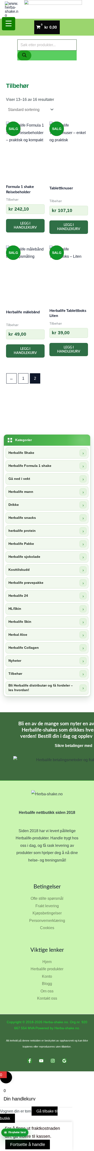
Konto (47, 976)
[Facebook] (29, 1061)
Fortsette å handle (27, 1144)
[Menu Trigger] (8, 23)
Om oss (47, 991)
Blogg (47, 983)
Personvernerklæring (47, 920)
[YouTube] (41, 1061)
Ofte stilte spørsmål (47, 898)
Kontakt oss (47, 998)
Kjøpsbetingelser (47, 913)
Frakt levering (47, 906)
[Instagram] (53, 1061)
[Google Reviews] (64, 1061)
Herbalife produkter (47, 969)
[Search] (24, 55)
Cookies (47, 928)
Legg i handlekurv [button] (25, 225)
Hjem (47, 961)
